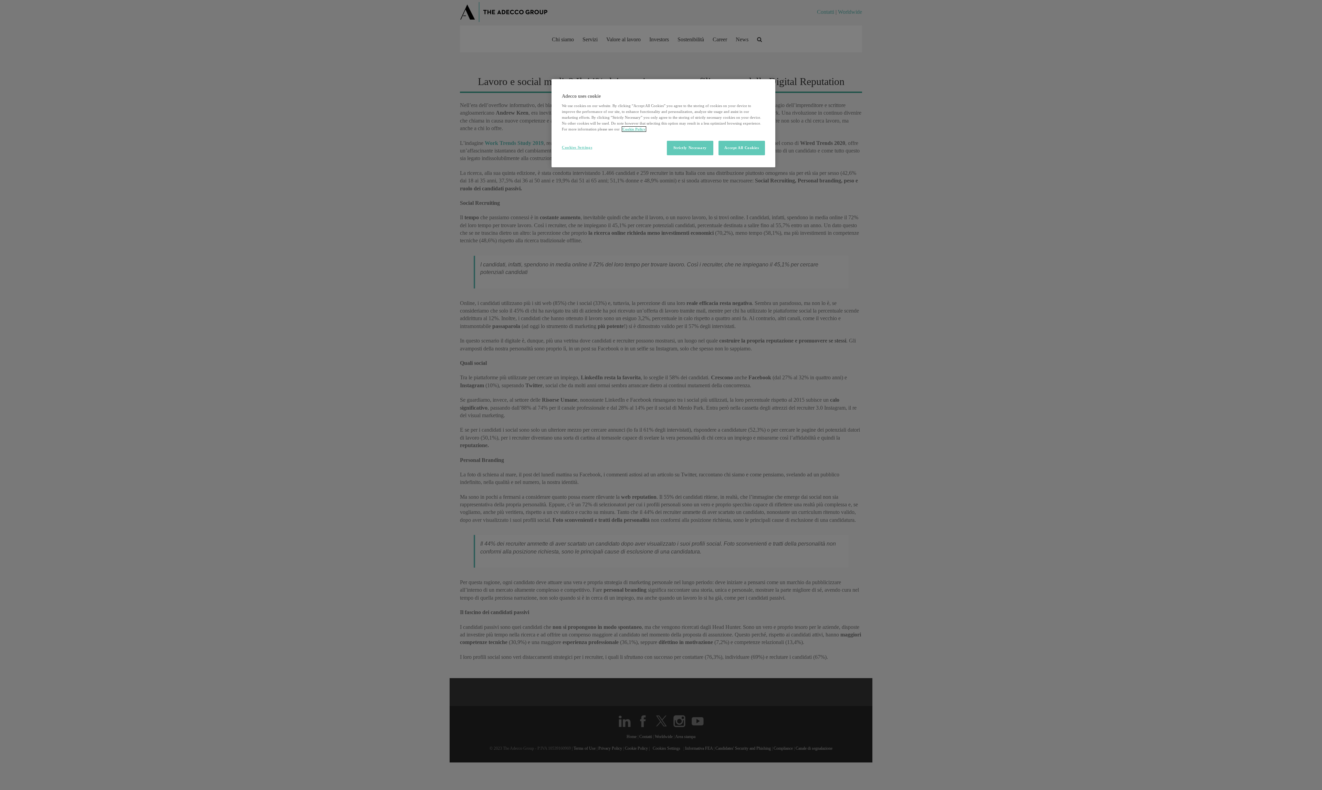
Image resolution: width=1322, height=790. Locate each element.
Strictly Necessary (690, 148)
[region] (663, 123)
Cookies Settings (577, 147)
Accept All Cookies (741, 148)
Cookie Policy (634, 129)
